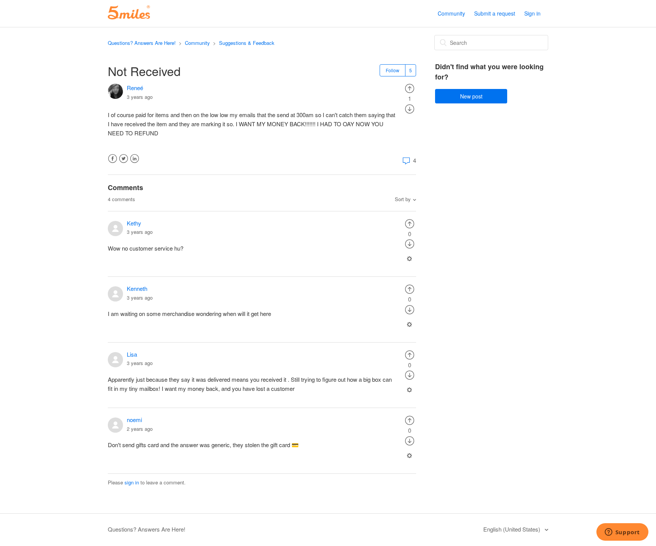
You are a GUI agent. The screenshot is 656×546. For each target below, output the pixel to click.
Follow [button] (392, 70)
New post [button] (471, 96)
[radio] (409, 88)
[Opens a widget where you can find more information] (622, 532)
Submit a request (494, 13)
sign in (132, 482)
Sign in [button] (532, 13)
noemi (134, 420)
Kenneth (137, 288)
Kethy (134, 223)
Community (451, 13)
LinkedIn (134, 158)
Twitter (123, 158)
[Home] (129, 17)
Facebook (112, 158)
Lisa (132, 354)
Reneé (135, 88)
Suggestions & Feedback (246, 42)
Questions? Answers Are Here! (142, 42)
